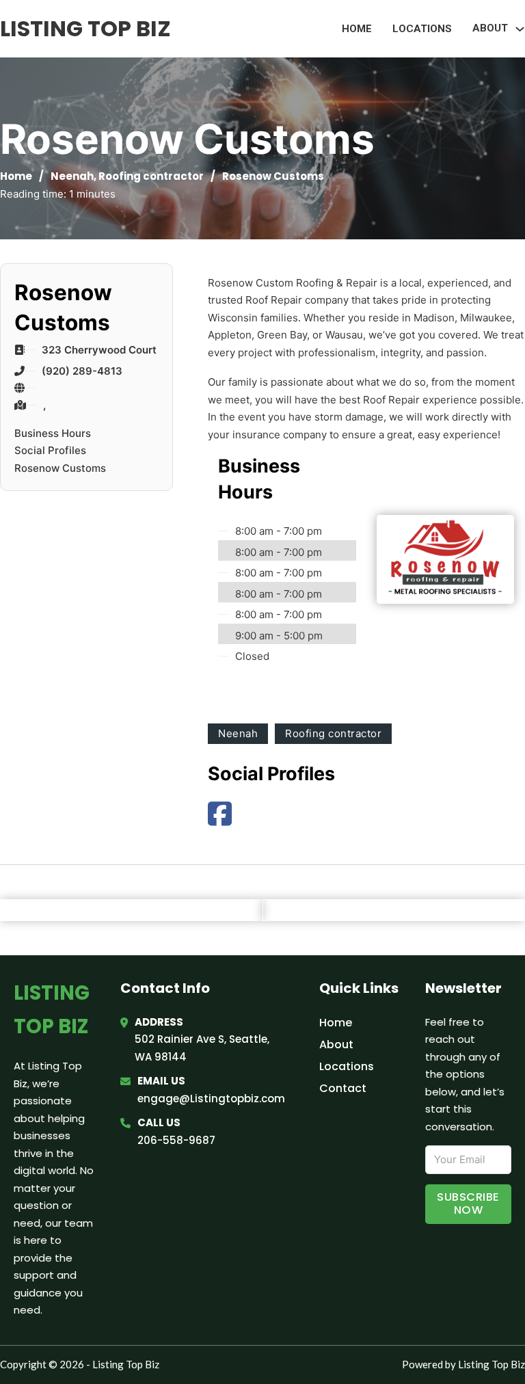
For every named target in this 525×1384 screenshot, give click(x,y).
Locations (422, 29)
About (336, 1044)
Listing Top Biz (85, 28)
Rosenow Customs (60, 468)
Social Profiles (50, 450)
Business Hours (52, 433)
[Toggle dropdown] (520, 29)
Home (357, 29)
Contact (342, 1088)
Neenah (72, 176)
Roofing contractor (151, 176)
